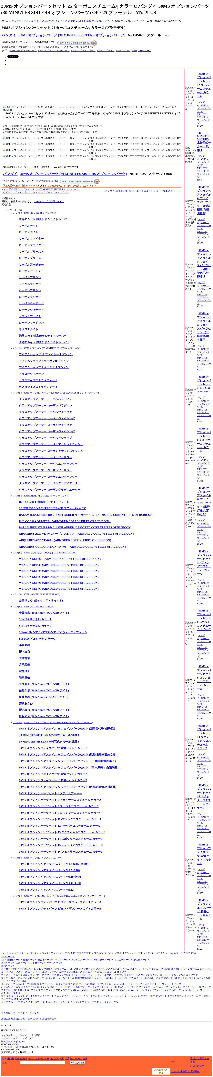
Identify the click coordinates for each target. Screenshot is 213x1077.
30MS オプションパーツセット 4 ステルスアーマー (50, 793)
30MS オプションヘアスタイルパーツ (43, 857)
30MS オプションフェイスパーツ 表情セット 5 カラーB (53, 748)
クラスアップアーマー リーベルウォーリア (45, 411)
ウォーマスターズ (18, 972)
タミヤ (71, 984)
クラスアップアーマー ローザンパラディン (45, 405)
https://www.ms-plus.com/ (13, 1041)
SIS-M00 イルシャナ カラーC (37, 638)
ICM (36, 969)
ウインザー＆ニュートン (196, 969)
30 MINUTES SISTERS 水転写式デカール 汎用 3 (49, 741)
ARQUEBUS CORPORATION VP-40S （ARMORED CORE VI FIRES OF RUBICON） (73, 546)
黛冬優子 (24, 671)
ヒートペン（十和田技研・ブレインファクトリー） (86, 987)
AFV (3, 959)
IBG (41, 969)
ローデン (113, 1002)
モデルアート (160, 996)
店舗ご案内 (7, 1018)
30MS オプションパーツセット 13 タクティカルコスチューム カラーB (62, 832)
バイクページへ (63, 959)
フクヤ (34, 990)
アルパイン (136, 969)
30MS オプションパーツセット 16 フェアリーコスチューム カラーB (61, 851)
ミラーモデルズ (91, 996)
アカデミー (89, 969)
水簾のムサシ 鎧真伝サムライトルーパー (44, 219)
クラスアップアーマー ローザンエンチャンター (48, 476)
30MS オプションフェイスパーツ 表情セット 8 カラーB (53, 780)
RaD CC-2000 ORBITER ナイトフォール (44, 501)
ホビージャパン (180, 990)
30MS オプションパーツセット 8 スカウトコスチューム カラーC (59, 806)
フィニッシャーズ (192, 987)
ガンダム (54, 1058)
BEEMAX (119, 987)
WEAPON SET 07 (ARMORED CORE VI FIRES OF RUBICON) (59, 588)
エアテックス (35, 972)
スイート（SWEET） (144, 978)
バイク (31, 1058)
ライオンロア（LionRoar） (39, 1002)
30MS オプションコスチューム (54, 50)
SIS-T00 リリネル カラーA (35, 619)
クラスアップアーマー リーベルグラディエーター (49, 483)
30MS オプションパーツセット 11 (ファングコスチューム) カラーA (60, 819)
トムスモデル (150, 984)
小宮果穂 (24, 645)
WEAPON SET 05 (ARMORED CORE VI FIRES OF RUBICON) (59, 576)
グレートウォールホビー (101, 975)
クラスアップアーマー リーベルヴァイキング (47, 418)
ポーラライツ (164, 990)
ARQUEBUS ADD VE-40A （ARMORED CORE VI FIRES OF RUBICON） (66, 540)
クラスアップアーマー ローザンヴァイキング (47, 431)
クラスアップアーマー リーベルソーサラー (45, 457)
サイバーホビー (9, 978)
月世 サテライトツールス (127, 975)
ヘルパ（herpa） (126, 990)
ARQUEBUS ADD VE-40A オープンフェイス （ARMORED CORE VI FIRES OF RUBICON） (77, 533)
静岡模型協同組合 (84, 978)
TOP (4, 1062)
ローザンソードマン (31, 322)
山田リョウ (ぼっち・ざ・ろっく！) (41, 600)
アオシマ (78, 969)
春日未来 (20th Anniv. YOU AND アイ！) (44, 612)
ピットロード (131, 987)
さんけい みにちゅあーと (31, 978)
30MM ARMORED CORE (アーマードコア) (46, 495)
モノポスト (204, 996)
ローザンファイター (31, 245)
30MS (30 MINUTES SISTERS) (39, 606)
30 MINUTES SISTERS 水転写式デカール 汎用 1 (49, 735)
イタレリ (178, 969)
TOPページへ (8, 956)
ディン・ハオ (82, 984)
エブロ (103, 972)
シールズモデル (66, 978)
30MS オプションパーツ (83, 50)
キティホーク (37, 975)
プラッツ (50, 990)
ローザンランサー (30, 296)
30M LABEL (144, 50)
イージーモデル (150, 969)
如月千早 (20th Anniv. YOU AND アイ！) (44, 690)
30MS (134, 50)
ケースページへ (55, 962)
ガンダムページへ (80, 959)
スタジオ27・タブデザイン (182, 978)
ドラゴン (161, 984)
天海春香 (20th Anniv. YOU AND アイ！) (44, 683)
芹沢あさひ (26, 703)
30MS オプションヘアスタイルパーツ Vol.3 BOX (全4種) (53, 863)
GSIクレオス (51, 978)
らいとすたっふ (61, 1002)
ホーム (5, 953)
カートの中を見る (180, 1071)
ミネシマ (59, 996)
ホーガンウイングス (146, 990)
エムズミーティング (28, 1013)
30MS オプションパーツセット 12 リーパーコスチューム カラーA (59, 825)
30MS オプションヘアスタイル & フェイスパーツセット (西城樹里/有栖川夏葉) (67, 786)
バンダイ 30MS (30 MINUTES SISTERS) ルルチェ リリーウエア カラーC (142, 191)
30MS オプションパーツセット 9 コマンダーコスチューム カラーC (60, 812)
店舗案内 (195, 1071)
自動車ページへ (46, 959)
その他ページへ (141, 959)
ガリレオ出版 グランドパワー (72, 975)
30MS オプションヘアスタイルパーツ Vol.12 (46, 889)
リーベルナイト (28, 225)
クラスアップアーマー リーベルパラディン (45, 399)
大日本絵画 (33, 984)
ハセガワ (5, 987)
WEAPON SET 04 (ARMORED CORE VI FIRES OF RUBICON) (59, 570)
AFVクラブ (65, 972)
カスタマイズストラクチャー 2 (38, 386)
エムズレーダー (9, 1013)
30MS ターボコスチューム (23, 50)
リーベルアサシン (30, 277)
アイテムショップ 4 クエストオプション (44, 367)
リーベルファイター (31, 238)
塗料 (62, 1058)
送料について (35, 1018)
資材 (72, 1058)
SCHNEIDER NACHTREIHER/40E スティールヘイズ (52, 508)
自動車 (23, 1058)
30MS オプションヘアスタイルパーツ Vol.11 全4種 (50, 883)
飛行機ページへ (15, 959)
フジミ (41, 990)
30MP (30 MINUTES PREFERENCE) (42, 594)
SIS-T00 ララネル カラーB (35, 625)
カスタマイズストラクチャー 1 (38, 380)
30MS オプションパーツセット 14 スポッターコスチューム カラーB (61, 838)
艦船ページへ (30, 959)
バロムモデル (28, 987)
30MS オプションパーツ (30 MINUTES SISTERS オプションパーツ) (72, 35)
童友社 (93, 984)
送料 (192, 1062)
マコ (3, 996)
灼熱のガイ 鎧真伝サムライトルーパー (43, 335)
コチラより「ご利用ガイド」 (49, 201)
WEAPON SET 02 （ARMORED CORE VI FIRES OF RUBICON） (60, 558)
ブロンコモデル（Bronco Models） (73, 990)
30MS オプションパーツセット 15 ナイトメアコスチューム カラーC (61, 845)
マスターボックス (15, 996)
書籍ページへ (8, 965)
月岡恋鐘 (24, 664)
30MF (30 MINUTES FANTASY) (40, 213)
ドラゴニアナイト (30, 316)
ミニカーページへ (123, 959)
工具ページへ (23, 962)
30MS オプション (105, 50)
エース (78, 972)
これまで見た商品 (161, 1071)
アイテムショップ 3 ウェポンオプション (44, 360)
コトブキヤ (192, 975)
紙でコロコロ (23, 975)
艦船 (17, 1058)
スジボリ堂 (162, 978)
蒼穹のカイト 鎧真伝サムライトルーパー (44, 342)
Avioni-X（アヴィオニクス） (58, 969)
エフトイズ (93, 972)
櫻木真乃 (24, 651)
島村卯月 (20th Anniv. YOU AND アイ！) (44, 716)
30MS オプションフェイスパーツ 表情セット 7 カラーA (53, 773)
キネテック (50, 975)
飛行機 (10, 1058)
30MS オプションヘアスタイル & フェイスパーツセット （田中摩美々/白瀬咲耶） (69, 767)
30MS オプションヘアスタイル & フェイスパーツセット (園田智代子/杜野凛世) (67, 728)
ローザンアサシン (30, 290)
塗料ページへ (8, 962)
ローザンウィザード (31, 309)
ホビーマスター (14, 993)
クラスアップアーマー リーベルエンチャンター (48, 463)
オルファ (121, 972)
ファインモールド (148, 987)
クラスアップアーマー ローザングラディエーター (49, 489)
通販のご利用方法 (199, 1058)
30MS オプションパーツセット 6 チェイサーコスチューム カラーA (60, 799)
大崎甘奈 (24, 658)
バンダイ (10, 174)
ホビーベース (195, 990)
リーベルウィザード (31, 303)
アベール (124, 969)
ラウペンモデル (78, 1002)
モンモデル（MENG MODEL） (17, 999)
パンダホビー (52, 987)
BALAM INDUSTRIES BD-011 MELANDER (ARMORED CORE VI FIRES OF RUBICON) (75, 527)
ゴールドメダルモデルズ (172, 975)
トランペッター (175, 984)
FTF (85, 972)
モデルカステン (176, 996)
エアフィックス (50, 972)
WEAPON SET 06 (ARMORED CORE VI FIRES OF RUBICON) (59, 582)
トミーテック (135, 984)
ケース (78, 1058)
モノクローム (191, 996)
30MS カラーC (123, 50)
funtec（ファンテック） (170, 987)
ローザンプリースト (31, 257)
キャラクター (19, 953)
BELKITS (113, 990)
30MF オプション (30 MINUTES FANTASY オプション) (52, 348)
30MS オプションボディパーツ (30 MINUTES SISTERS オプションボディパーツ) (65, 896)
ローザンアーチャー (31, 271)
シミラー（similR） (104, 978)
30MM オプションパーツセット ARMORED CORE (49, 552)
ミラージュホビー (73, 996)
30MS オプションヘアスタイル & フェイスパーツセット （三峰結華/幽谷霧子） (68, 761)
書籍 (85, 1058)
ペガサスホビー (99, 990)
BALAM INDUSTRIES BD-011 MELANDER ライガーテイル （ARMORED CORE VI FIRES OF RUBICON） (87, 514)
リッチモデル (94, 1002)
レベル (105, 1002)
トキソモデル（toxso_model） (112, 984)
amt (73, 972)
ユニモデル (7, 1002)
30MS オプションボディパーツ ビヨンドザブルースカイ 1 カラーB (60, 908)
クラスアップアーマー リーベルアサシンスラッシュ (51, 444)
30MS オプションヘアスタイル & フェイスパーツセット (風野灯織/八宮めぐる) (67, 754)
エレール (111, 972)
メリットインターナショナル (125, 996)
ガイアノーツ (8, 975)
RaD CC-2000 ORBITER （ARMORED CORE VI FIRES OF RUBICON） (65, 521)
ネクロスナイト (28, 329)
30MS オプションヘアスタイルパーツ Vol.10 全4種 (50, 876)
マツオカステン (34, 996)
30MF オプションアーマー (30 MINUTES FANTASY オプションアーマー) (61, 393)
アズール (100, 969)
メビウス (105, 996)
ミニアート (48, 996)
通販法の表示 (49, 1018)
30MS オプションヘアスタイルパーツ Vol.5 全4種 (49, 870)
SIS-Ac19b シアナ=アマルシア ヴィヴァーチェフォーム (53, 632)
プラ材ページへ (38, 962)
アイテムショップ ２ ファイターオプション (46, 354)
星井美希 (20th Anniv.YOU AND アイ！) (43, 697)
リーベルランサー (30, 283)
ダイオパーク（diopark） (14, 984)
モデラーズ (146, 996)
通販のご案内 (20, 1018)
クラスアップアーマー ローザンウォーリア (45, 424)
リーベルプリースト (31, 251)
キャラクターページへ (102, 959)
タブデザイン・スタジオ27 (53, 984)
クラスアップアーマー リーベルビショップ (45, 437)
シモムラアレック (124, 978)
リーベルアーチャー (31, 264)
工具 (67, 1058)
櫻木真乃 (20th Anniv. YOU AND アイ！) (44, 709)
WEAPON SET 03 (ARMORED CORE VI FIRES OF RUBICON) (59, 565)
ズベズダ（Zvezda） (16, 981)
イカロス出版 (166, 969)
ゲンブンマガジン (150, 975)
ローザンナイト (28, 232)
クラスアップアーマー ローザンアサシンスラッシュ (51, 450)
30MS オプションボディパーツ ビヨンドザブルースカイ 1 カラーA (60, 902)
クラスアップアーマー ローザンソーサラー (45, 470)
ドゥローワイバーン (31, 373)
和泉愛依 (24, 677)
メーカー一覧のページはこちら (17, 969)
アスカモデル (113, 969)
